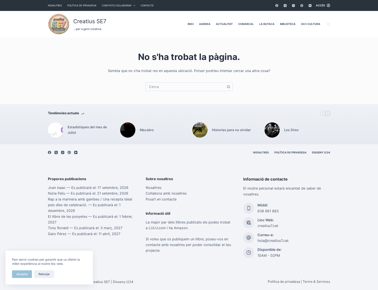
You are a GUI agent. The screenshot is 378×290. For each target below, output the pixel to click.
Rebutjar (44, 274)
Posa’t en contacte (161, 199)
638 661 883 (268, 211)
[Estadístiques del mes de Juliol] (55, 130)
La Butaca (267, 24)
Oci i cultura (310, 24)
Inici (191, 24)
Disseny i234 (321, 152)
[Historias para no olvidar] (200, 130)
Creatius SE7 (89, 21)
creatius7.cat (267, 225)
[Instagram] (293, 5)
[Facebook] (276, 5)
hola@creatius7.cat (273, 240)
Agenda (204, 24)
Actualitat (224, 24)
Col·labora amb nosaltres (166, 193)
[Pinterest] (301, 5)
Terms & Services (316, 281)
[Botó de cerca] (228, 87)
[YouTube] (310, 5)
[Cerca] (328, 24)
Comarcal (246, 24)
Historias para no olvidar (231, 130)
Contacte (147, 5)
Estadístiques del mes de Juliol (87, 130)
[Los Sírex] (272, 130)
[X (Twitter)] (285, 5)
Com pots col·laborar (116, 5)
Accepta (22, 274)
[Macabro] (127, 130)
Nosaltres (55, 5)
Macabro (147, 130)
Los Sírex (291, 130)
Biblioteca (288, 24)
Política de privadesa (81, 5)
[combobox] (185, 86)
